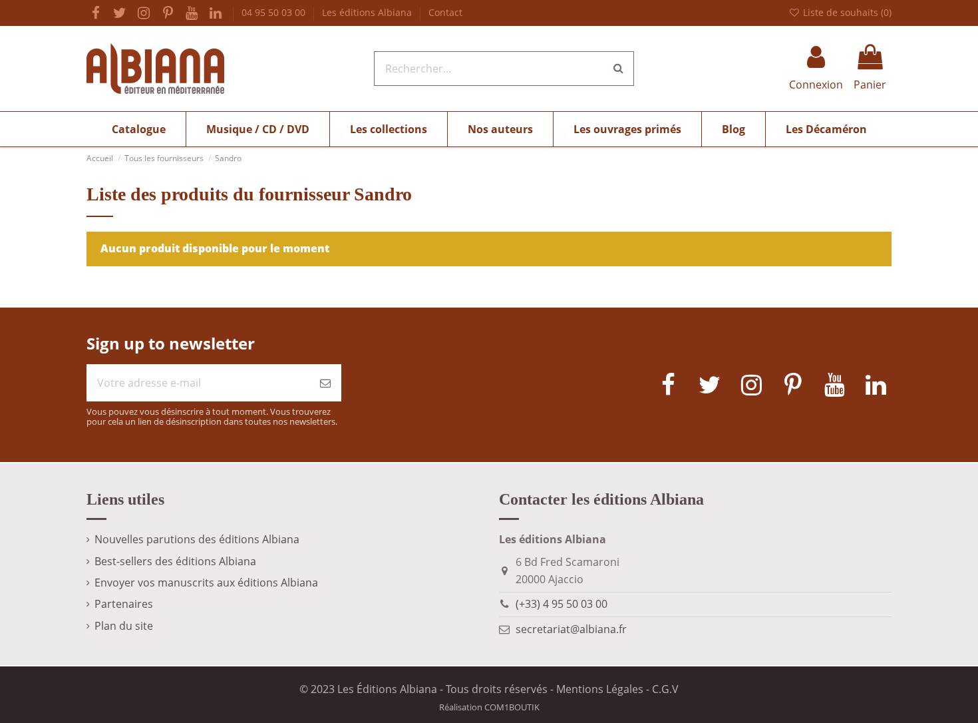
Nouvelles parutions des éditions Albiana (196, 539)
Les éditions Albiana (368, 12)
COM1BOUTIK (512, 707)
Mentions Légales (599, 689)
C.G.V (665, 689)
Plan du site (123, 625)
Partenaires (123, 604)
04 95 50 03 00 (275, 12)
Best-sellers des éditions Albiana (175, 561)
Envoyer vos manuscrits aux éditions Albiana (206, 582)
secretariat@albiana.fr (571, 629)
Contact (445, 12)
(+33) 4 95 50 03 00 (561, 604)
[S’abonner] (325, 382)
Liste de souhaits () (846, 12)
